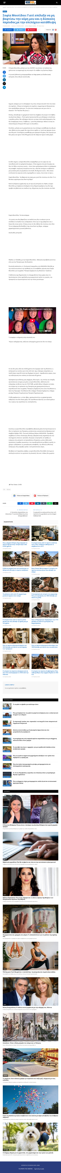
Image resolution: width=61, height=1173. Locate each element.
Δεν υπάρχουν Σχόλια (31, 26)
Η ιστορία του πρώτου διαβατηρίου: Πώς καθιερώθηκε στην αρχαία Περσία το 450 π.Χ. (45, 672)
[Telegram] (4, 87)
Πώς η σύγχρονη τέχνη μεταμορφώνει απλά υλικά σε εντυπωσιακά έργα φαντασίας (34, 782)
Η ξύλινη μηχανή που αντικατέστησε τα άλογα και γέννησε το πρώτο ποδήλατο (15, 569)
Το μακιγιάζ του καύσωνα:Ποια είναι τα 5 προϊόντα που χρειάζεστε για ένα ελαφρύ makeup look (44, 514)
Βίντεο (8, 489)
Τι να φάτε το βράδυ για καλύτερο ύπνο (25, 704)
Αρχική (4, 7)
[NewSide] (30, 2)
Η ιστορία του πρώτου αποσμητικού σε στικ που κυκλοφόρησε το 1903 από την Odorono (16, 672)
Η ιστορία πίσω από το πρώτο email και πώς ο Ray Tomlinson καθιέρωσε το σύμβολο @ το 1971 (44, 544)
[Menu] (4, 2)
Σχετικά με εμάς (39, 1169)
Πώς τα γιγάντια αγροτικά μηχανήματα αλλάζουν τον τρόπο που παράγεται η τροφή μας (33, 756)
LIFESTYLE (5, 708)
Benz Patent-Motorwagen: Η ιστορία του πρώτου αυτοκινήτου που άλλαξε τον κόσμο (44, 570)
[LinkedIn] (4, 79)
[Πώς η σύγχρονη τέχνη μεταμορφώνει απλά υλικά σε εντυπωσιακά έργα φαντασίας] (7, 783)
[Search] (57, 2)
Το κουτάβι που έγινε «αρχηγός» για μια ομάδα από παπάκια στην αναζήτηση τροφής (34, 748)
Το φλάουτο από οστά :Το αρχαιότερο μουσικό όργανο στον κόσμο (14, 595)
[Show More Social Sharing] (38, 29)
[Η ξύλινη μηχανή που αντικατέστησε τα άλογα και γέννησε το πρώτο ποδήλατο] (16, 558)
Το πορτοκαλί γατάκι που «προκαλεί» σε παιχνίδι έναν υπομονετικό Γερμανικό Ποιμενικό (35, 722)
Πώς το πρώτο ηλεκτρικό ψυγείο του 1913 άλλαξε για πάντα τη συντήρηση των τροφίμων (15, 647)
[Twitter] (4, 76)
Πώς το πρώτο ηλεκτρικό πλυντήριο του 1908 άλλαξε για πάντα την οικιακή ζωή (45, 646)
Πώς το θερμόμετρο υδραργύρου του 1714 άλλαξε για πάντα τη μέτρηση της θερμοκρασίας (45, 621)
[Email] (4, 83)
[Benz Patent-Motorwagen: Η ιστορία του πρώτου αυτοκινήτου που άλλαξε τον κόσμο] (45, 558)
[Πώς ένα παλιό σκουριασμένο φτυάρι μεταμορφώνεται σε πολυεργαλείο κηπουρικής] (7, 766)
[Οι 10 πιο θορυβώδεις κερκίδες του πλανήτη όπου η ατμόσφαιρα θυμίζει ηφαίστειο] (7, 775)
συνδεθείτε (23, 688)
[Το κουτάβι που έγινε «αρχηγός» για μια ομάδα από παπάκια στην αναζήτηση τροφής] (7, 749)
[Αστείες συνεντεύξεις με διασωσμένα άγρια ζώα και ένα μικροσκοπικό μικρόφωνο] (7, 732)
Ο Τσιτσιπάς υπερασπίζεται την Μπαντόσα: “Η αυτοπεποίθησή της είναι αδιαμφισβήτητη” (16, 514)
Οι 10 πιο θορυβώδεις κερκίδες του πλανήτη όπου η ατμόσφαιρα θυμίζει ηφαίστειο (34, 773)
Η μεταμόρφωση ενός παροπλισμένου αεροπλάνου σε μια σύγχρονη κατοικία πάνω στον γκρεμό (35, 739)
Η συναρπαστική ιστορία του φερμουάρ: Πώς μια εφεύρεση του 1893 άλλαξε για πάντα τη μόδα (44, 595)
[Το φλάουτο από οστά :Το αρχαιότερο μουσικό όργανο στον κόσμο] (16, 584)
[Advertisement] (34, 91)
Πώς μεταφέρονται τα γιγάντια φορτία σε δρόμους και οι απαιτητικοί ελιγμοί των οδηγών (35, 714)
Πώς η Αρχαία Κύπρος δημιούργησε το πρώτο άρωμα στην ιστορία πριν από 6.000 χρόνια (15, 544)
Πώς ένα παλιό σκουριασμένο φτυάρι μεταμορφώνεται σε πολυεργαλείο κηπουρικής (32, 765)
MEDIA (4, 11)
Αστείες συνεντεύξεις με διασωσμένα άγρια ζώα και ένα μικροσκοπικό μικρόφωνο (31, 731)
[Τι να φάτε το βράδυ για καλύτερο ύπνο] (7, 706)
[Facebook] (4, 72)
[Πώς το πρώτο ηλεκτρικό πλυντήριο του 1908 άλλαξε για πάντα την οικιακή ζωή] (45, 635)
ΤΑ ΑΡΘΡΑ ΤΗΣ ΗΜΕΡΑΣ (26, 1169)
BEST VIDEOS (6, 717)
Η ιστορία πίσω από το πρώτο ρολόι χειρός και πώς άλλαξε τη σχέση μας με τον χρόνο (15, 621)
